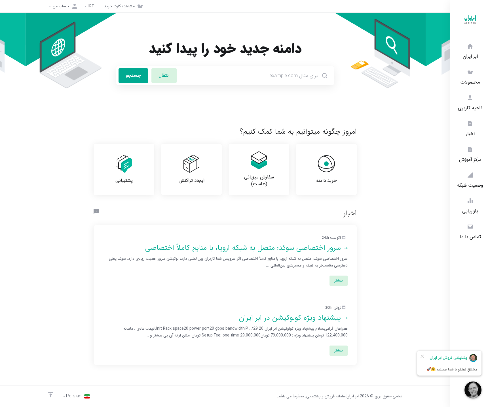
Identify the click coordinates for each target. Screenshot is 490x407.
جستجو (133, 75)
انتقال (164, 75)
